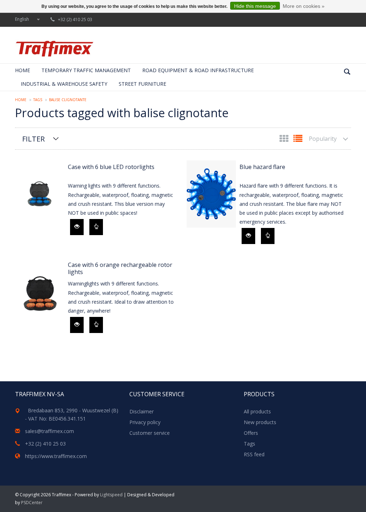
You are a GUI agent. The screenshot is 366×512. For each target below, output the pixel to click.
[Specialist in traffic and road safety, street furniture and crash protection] (54, 48)
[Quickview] (77, 227)
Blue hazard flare (262, 167)
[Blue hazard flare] (211, 194)
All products (257, 411)
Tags (37, 99)
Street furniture (142, 83)
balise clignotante (67, 99)
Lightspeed (111, 495)
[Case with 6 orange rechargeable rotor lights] (39, 291)
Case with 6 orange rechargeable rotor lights (120, 268)
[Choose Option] (96, 227)
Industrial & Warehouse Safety (64, 83)
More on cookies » (304, 6)
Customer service (149, 432)
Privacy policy (144, 422)
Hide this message (255, 6)
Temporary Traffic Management (86, 70)
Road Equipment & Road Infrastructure (198, 70)
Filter (33, 139)
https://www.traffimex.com (56, 456)
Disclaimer (141, 411)
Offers (251, 432)
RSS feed (254, 454)
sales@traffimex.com (49, 431)
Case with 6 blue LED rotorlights (111, 167)
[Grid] (285, 139)
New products (260, 422)
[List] (297, 139)
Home (22, 70)
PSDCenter (32, 502)
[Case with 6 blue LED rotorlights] (39, 194)
